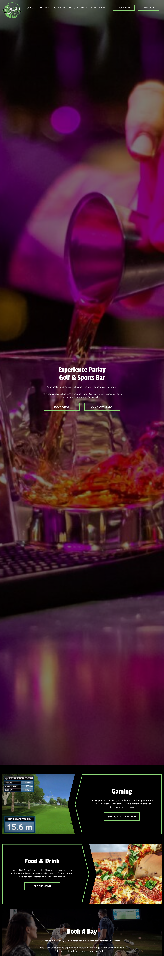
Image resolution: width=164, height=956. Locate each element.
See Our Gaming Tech (122, 816)
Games (30, 8)
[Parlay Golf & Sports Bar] (12, 10)
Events (93, 8)
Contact (103, 8)
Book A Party (123, 8)
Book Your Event (102, 406)
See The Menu (42, 886)
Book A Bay (148, 8)
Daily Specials (42, 8)
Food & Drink (58, 8)
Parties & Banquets (77, 8)
